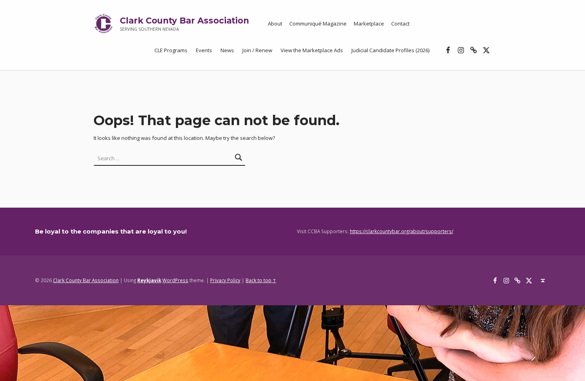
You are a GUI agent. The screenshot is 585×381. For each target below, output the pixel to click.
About (275, 23)
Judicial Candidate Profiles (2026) (390, 50)
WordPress (175, 280)
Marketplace (369, 23)
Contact (400, 23)
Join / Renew (257, 50)
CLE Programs (170, 50)
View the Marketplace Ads (312, 50)
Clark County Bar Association (184, 21)
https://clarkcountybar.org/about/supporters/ (401, 231)
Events (204, 50)
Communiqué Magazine (318, 23)
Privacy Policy (225, 280)
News (227, 50)
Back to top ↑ (261, 280)
